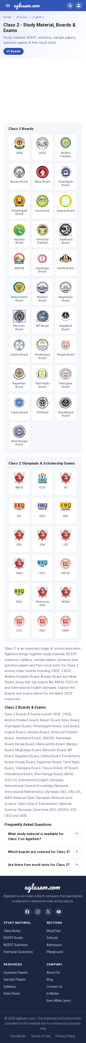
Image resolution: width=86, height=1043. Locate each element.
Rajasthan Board (49, 762)
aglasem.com (27, 5)
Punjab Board (25, 762)
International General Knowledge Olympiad (36, 786)
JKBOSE (48, 738)
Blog (50, 979)
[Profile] (78, 5)
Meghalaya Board (28, 750)
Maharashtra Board (50, 744)
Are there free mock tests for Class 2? (38, 865)
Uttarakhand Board (19, 774)
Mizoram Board (54, 750)
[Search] (70, 5)
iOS (77, 792)
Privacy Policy (65, 1036)
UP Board (71, 768)
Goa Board (71, 726)
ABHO (68, 774)
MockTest (54, 931)
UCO (73, 810)
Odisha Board (51, 756)
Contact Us (54, 986)
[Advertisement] (43, 90)
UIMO (23, 816)
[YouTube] (59, 912)
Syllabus (10, 986)
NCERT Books (13, 938)
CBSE (57, 714)
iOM (71, 792)
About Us (53, 972)
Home (7, 17)
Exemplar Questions (18, 952)
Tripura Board (52, 768)
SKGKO (63, 810)
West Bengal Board (48, 774)
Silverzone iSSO (44, 810)
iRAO (8, 798)
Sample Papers (15, 979)
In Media (53, 993)
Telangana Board (27, 768)
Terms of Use (40, 1036)
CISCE (66, 714)
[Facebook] (27, 912)
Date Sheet (12, 993)
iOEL (63, 792)
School (22, 17)
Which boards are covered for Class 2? (39, 852)
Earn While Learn (59, 1000)
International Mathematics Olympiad (31, 792)
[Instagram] (38, 912)
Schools (52, 938)
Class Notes (12, 931)
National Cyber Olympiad (31, 798)
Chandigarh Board (18, 726)
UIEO (8, 816)
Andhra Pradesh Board (21, 720)
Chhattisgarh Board (47, 726)
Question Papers (16, 972)
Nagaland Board (27, 756)
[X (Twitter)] (48, 912)
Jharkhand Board (28, 738)
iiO (15, 780)
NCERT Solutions (16, 945)
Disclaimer (18, 1036)
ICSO (8, 780)
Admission (54, 945)
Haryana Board (38, 732)
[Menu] (8, 5)
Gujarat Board (15, 732)
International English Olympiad (40, 780)
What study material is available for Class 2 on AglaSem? (36, 836)
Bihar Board (70, 720)
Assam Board (50, 720)
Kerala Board (24, 744)
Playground (55, 952)
